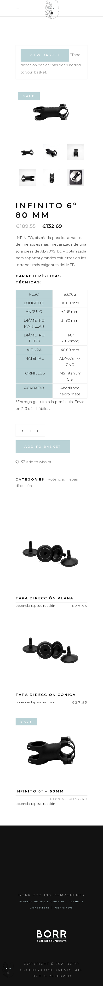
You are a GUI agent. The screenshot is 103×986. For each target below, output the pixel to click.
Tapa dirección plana (45, 598)
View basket (44, 55)
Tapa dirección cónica (46, 694)
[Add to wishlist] (51, 577)
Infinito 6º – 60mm (40, 791)
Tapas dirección (43, 605)
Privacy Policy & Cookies (43, 901)
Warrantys (63, 907)
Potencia (56, 479)
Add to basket (42, 446)
